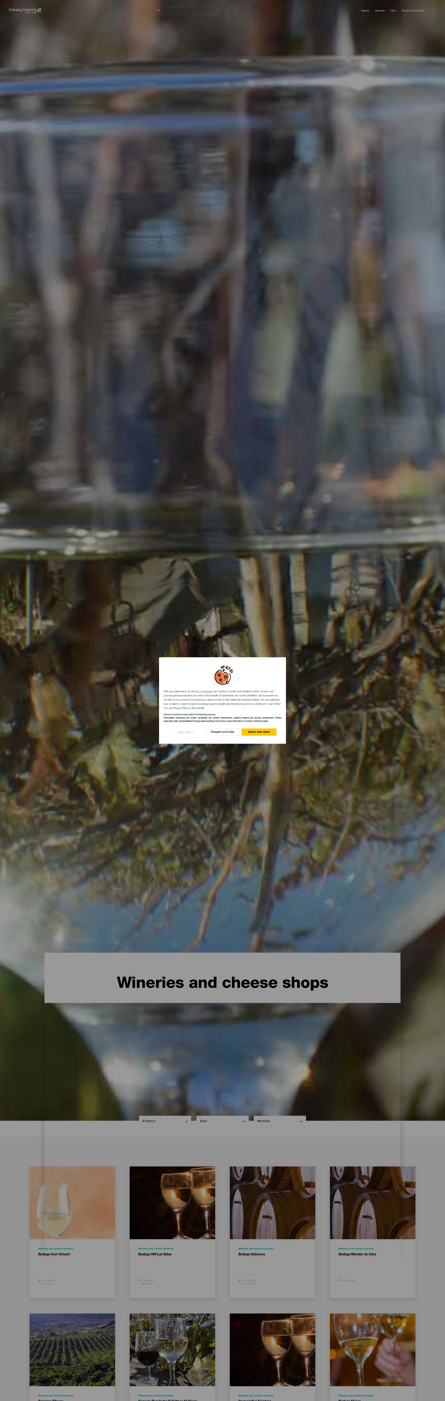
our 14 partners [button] (204, 691)
